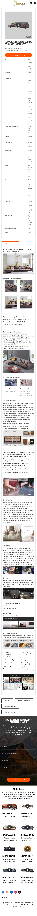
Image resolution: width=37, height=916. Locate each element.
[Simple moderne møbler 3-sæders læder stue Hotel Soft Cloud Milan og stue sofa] (28, 806)
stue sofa (7, 700)
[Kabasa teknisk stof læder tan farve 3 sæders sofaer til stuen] (28, 848)
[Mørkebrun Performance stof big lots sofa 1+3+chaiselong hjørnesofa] (28, 870)
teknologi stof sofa (10, 712)
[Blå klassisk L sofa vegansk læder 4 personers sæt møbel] (9, 870)
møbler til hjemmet (24, 700)
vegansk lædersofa (10, 706)
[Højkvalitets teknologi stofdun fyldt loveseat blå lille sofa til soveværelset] (9, 848)
